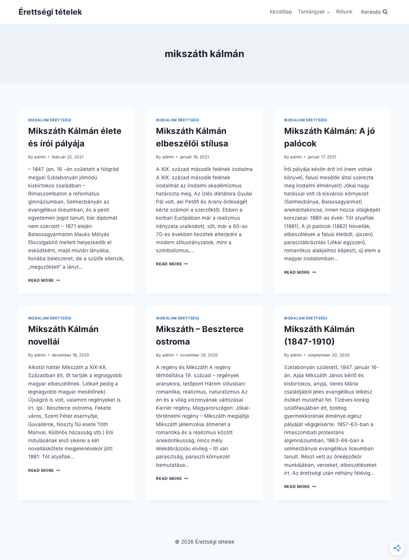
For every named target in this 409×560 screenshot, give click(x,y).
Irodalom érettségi (49, 120)
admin (40, 156)
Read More (44, 280)
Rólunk (344, 12)
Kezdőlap (281, 12)
